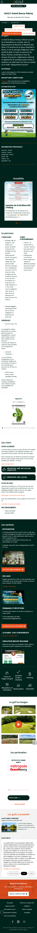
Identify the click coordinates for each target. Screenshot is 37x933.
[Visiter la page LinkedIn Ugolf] (18, 922)
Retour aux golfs (20, 804)
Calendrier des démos (9, 586)
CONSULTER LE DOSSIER (13, 626)
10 (21, 427)
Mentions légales (23, 929)
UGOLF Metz (5, 838)
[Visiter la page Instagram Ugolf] (24, 922)
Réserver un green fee (12, 33)
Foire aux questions (10, 916)
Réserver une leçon (17, 477)
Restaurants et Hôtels (10, 912)
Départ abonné (28, 33)
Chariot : (4, 159)
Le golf (4, 22)
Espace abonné (10, 906)
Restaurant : (5, 154)
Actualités (15, 22)
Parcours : (4, 150)
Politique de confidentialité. (11, 869)
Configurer (32, 873)
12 (25, 427)
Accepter (24, 873)
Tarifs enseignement (7, 464)
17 (34, 427)
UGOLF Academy (27, 909)
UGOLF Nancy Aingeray (9, 818)
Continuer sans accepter (13, 873)
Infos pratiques (17, 6)
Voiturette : (5, 161)
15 (30, 427)
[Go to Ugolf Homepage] (18, 2)
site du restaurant (12, 569)
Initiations (27, 906)
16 (32, 427)
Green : (3, 156)
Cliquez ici (4, 81)
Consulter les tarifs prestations (10, 504)
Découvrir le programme (10, 636)
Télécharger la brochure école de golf (13, 495)
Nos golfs (10, 903)
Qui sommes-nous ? (10, 909)
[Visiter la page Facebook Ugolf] (12, 922)
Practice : (4, 152)
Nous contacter (17, 894)
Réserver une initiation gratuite (18, 30)
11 (23, 427)
